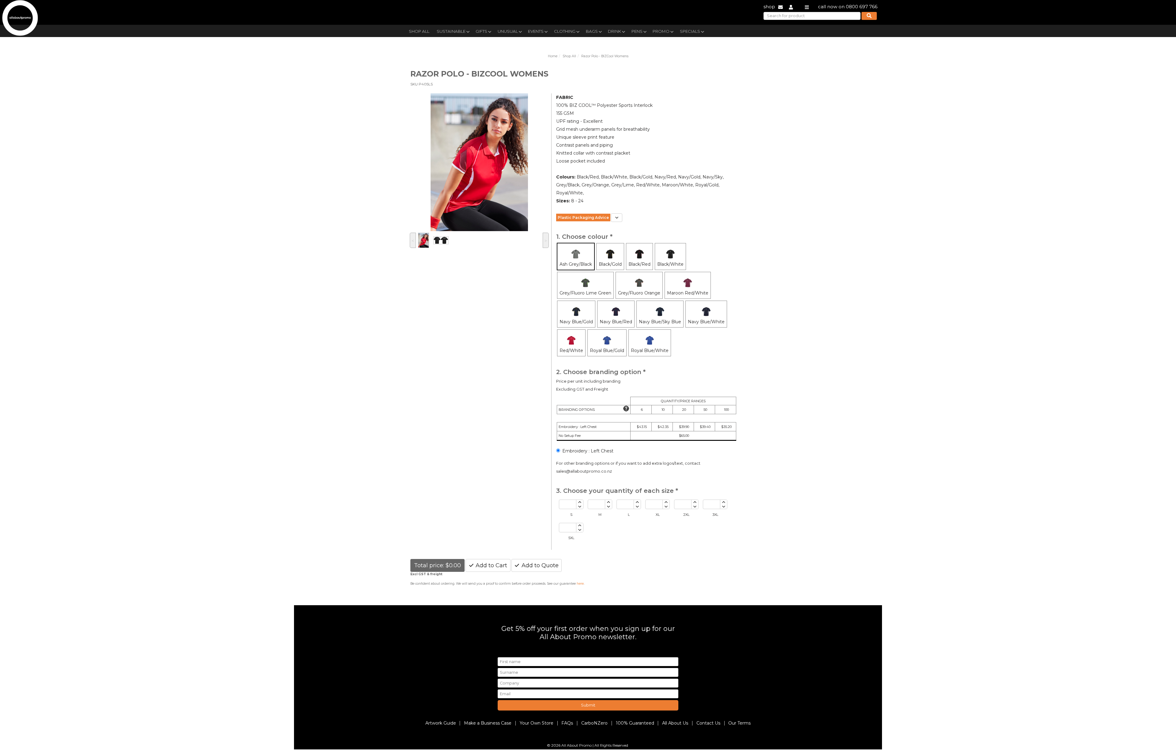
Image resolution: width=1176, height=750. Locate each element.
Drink (614, 31)
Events (536, 31)
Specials (690, 31)
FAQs (567, 723)
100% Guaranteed (635, 723)
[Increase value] (579, 502)
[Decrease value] (579, 506)
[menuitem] (419, 31)
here (580, 584)
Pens (637, 31)
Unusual (508, 31)
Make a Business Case (487, 723)
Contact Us (708, 723)
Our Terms (739, 723)
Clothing (564, 31)
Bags (592, 31)
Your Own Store (536, 723)
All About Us (675, 723)
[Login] (791, 6)
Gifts (481, 31)
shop (769, 6)
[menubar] (573, 31)
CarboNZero (594, 723)
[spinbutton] (567, 504)
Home (552, 56)
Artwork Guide (440, 723)
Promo (661, 31)
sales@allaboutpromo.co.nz (584, 471)
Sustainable (451, 31)
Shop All (419, 31)
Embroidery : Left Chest (587, 451)
